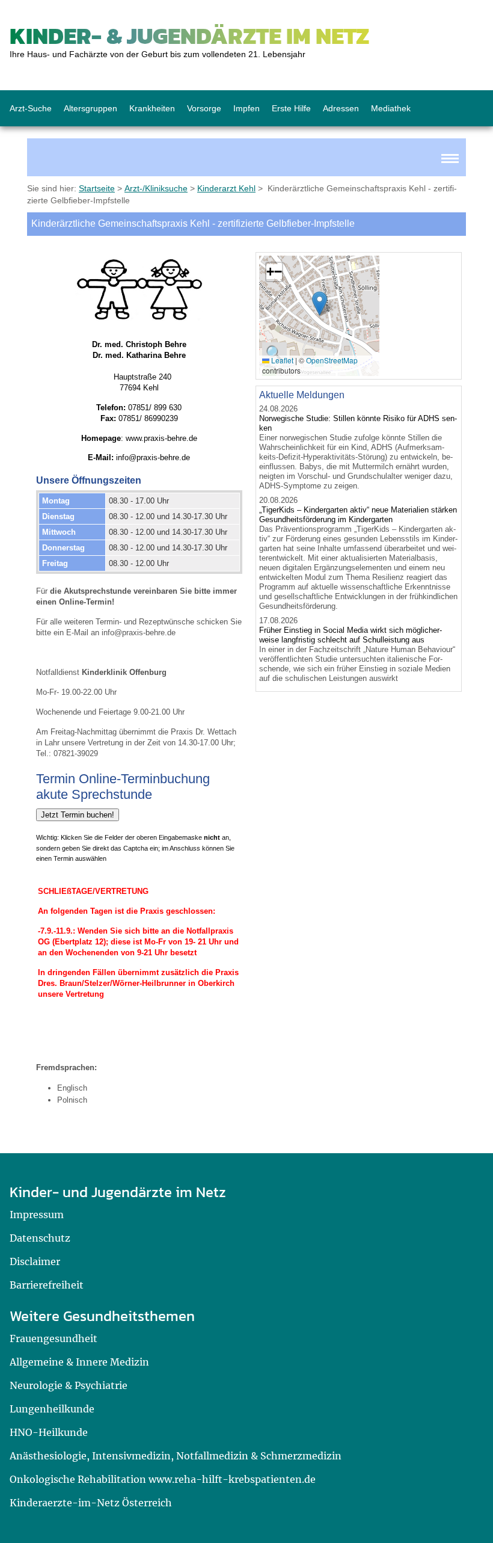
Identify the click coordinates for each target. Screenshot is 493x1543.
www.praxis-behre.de (161, 438)
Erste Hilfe (291, 108)
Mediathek (391, 108)
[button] (319, 303)
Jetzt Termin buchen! (77, 814)
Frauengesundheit (53, 1338)
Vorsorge (204, 108)
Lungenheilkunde (52, 1409)
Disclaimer (35, 1261)
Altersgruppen (90, 108)
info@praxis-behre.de (153, 457)
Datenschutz (40, 1238)
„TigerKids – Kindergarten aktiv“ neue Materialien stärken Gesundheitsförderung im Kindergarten (358, 514)
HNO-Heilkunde (49, 1432)
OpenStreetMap (332, 360)
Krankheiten (152, 108)
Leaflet (281, 360)
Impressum (37, 1215)
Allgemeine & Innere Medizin (79, 1362)
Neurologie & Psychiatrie (68, 1385)
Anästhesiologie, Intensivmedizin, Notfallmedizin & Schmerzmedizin (175, 1456)
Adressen (341, 108)
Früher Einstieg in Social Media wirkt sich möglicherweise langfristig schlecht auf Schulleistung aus (350, 635)
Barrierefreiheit (47, 1285)
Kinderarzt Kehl (226, 188)
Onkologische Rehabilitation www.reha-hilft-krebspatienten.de (163, 1479)
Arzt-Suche (31, 108)
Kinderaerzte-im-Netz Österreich (91, 1503)
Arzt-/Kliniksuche (156, 188)
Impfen (246, 108)
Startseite (97, 188)
